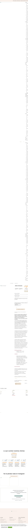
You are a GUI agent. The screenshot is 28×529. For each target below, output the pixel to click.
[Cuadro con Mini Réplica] (19, 417)
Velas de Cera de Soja (27, 67)
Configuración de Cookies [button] (4, 527)
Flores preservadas (17, 377)
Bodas (26, 2)
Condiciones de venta (3, 522)
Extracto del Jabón (17, 293)
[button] (25, 141)
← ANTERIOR (11, 283)
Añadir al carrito (20, 309)
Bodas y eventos (20, 522)
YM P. (24, 460)
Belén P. (18, 460)
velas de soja (23, 377)
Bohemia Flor (20, 520)
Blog (26, 136)
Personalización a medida (22, 521)
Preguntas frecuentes (3, 521)
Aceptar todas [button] (10, 527)
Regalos (26, 96)
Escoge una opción (17, 295)
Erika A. (12, 460)
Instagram (23, 380)
